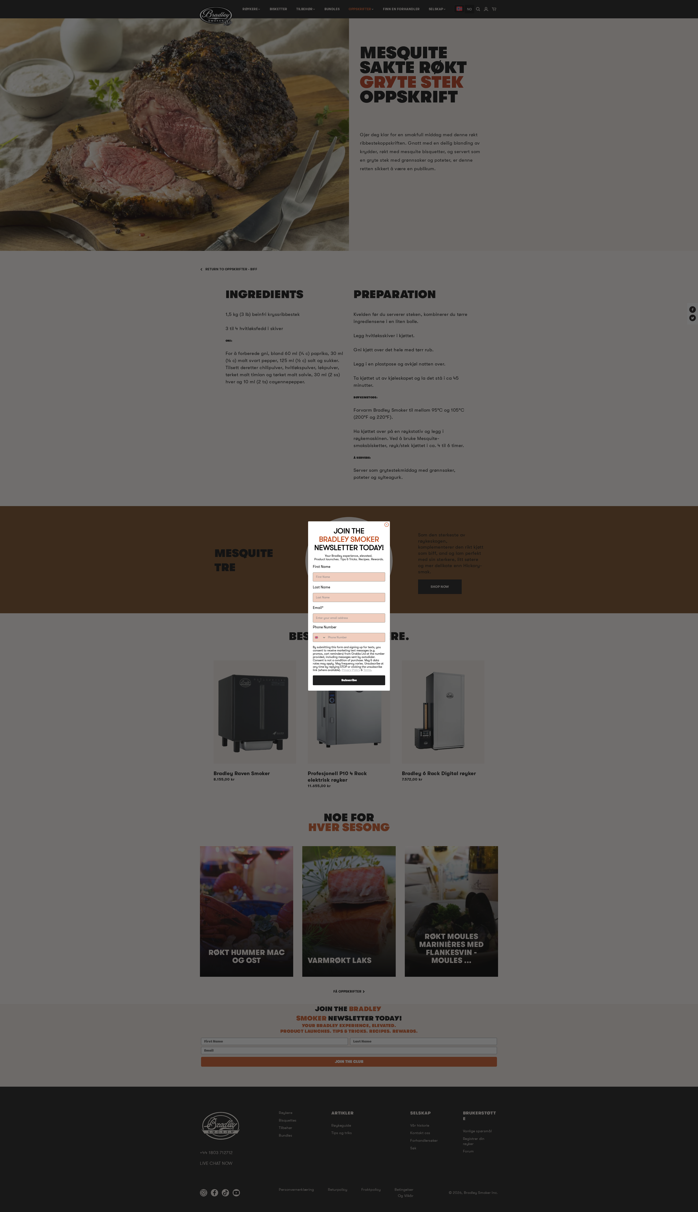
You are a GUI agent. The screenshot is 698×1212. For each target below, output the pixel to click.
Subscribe (349, 680)
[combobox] (319, 637)
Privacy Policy (351, 670)
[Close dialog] (386, 524)
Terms (367, 670)
